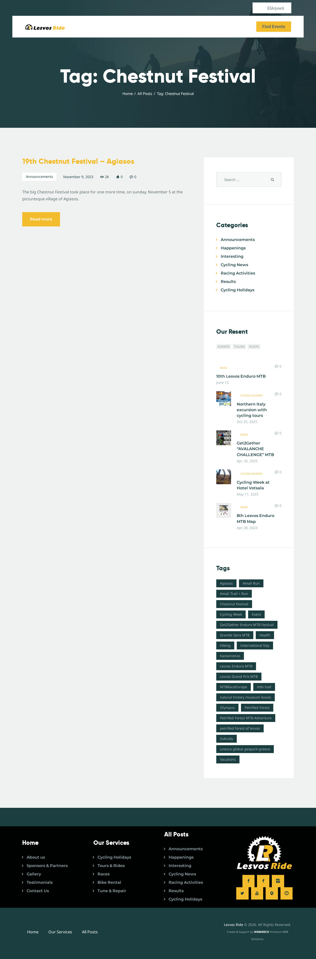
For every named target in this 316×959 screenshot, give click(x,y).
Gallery (34, 874)
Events (224, 347)
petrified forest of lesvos (240, 728)
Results (228, 281)
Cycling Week (231, 614)
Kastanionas (230, 655)
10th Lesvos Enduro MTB (241, 376)
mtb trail (264, 686)
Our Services (60, 932)
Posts (254, 347)
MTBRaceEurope (233, 686)
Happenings (233, 248)
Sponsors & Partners (47, 865)
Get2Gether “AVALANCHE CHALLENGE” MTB (255, 449)
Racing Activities (238, 273)
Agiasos (226, 583)
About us (36, 857)
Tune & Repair (112, 890)
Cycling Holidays (237, 290)
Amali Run (251, 583)
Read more (41, 219)
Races (223, 367)
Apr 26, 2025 (247, 461)
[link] (248, 881)
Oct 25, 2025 (247, 421)
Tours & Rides (111, 865)
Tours (239, 347)
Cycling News (234, 264)
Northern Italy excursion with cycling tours (252, 410)
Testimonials (40, 882)
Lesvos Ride (233, 924)
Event (256, 614)
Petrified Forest (257, 707)
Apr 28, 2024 (247, 527)
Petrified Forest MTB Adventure (246, 718)
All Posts (145, 93)
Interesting (232, 256)
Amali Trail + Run (234, 593)
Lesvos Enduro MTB (236, 666)
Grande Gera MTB (235, 635)
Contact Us (38, 890)
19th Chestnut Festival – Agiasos (78, 161)
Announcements (39, 176)
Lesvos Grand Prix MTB (239, 676)
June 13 (222, 382)
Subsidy (226, 738)
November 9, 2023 (78, 176)
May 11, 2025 (247, 494)
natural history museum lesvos (245, 697)
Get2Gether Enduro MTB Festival (247, 624)
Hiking (225, 645)
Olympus (227, 707)
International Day (254, 645)
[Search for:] (248, 179)
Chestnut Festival (234, 604)
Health (264, 635)
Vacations (228, 759)
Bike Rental (109, 882)
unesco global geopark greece (245, 749)
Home (127, 93)
